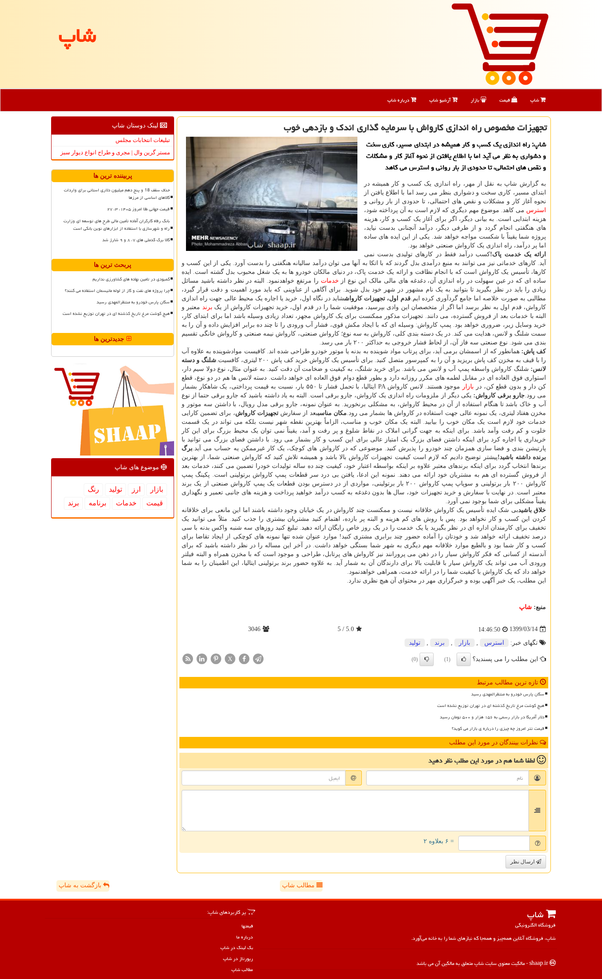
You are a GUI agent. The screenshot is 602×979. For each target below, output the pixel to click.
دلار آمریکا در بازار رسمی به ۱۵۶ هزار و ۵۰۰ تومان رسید (492, 717)
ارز (136, 489)
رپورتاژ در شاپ (238, 958)
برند (207, 307)
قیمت (505, 100)
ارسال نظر (523, 862)
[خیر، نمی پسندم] (427, 659)
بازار (475, 100)
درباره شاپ (399, 100)
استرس (536, 210)
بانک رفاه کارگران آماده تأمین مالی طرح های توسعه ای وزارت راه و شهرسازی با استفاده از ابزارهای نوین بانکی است (116, 225)
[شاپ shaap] (500, 43)
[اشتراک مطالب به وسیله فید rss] (188, 658)
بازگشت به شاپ (81, 885)
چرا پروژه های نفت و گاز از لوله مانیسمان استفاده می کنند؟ (117, 290)
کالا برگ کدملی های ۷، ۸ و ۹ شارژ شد (136, 239)
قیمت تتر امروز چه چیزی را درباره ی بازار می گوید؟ (498, 728)
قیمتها (247, 925)
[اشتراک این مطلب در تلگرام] (258, 658)
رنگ (93, 489)
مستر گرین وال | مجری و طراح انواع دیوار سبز (115, 152)
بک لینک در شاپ (236, 947)
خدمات (330, 280)
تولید (414, 642)
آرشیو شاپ (440, 100)
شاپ (535, 100)
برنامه (97, 503)
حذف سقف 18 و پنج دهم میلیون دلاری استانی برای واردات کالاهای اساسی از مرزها (117, 194)
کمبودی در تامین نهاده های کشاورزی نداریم (131, 279)
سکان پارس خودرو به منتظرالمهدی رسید (507, 694)
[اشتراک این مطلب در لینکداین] (202, 658)
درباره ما (244, 937)
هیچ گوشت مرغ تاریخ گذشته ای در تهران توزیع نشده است (490, 705)
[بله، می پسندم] (464, 659)
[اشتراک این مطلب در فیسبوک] (244, 658)
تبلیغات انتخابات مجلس (142, 140)
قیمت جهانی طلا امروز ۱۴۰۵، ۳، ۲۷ (138, 209)
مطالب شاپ (299, 885)
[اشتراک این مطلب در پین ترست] (216, 658)
